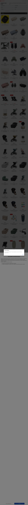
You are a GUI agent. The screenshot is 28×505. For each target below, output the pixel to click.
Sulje (23, 254)
